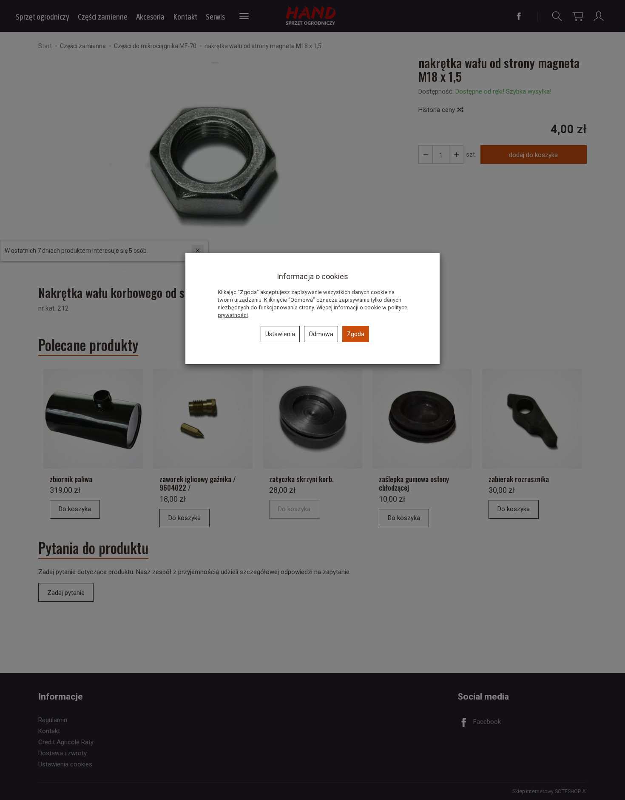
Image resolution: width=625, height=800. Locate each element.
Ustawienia (280, 334)
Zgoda (355, 334)
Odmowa (321, 334)
